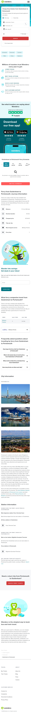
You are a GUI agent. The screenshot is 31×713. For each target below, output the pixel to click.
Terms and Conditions (6, 697)
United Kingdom (6, 652)
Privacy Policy (4, 699)
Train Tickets (4, 674)
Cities (12, 56)
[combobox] (15, 22)
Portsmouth (4, 654)
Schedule (4, 52)
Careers (17, 679)
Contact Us (4, 691)
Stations (19, 56)
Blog (17, 674)
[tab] (6, 18)
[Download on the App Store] (9, 132)
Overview (12, 52)
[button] (28, 2)
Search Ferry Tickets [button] (15, 583)
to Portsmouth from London (15, 492)
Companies (4, 694)
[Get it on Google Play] (21, 132)
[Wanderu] (6, 2)
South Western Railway (23, 490)
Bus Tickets (4, 671)
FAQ (4, 56)
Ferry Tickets (4, 650)
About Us (18, 671)
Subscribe (6, 289)
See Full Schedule (15, 183)
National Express (19, 493)
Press (17, 677)
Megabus (3, 495)
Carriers (19, 52)
